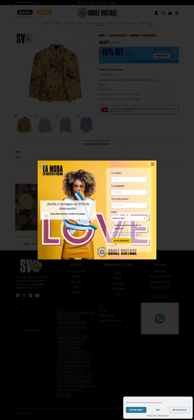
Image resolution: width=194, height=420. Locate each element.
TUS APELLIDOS (119, 199)
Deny (158, 410)
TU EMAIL (116, 173)
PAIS (113, 212)
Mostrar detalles (179, 410)
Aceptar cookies (136, 410)
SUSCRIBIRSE (121, 241)
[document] (97, 210)
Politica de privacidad (163, 415)
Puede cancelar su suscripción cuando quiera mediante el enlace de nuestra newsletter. (128, 234)
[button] (153, 164)
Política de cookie (151, 415)
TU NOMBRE (117, 186)
